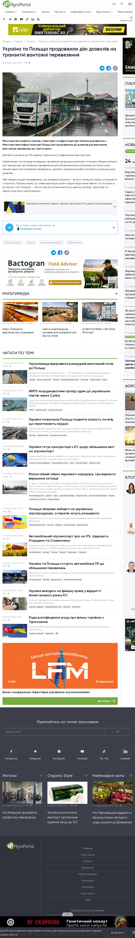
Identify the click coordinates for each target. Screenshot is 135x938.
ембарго (58, 525)
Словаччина (72, 552)
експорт (46, 552)
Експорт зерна (81, 463)
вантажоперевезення (51, 242)
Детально (103, 701)
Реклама (88, 886)
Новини (19, 41)
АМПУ (31, 410)
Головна (7, 41)
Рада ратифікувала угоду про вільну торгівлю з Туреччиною (66, 619)
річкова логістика (55, 410)
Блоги (45, 11)
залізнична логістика (58, 435)
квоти (72, 463)
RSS (87, 899)
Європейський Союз (60, 463)
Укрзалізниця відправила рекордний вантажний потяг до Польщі (71, 366)
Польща (31, 242)
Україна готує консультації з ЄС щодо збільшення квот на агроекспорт (72, 449)
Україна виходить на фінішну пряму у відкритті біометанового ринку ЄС (65, 593)
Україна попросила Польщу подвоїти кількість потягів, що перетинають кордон (71, 421)
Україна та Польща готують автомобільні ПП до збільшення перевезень (66, 566)
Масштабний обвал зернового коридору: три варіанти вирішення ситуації (72, 476)
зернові (49, 496)
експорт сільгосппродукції (39, 463)
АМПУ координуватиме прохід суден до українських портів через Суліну (69, 393)
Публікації (88, 854)
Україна (31, 41)
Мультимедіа (88, 874)
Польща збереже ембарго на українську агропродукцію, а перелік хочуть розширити (64, 511)
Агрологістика (74, 242)
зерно (104, 380)
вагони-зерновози (44, 380)
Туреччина (49, 633)
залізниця (84, 380)
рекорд (32, 380)
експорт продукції (12, 242)
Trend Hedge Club (36, 496)
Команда (87, 880)
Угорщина (82, 552)
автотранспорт (35, 552)
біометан (66, 607)
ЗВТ (56, 633)
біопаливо (76, 607)
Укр (114, 3)
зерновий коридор (67, 496)
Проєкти (59, 11)
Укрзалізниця (95, 380)
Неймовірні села (80, 11)
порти (56, 496)
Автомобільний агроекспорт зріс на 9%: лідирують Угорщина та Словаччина (68, 538)
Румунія (111, 496)
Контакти (87, 893)
